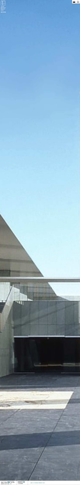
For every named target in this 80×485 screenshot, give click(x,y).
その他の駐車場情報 (20, 483)
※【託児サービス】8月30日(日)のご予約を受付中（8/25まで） (37, 482)
